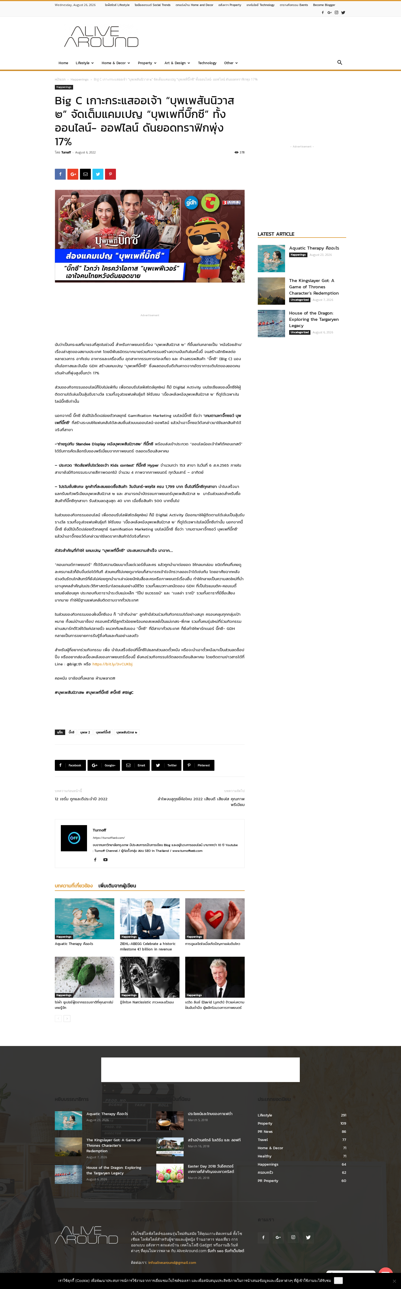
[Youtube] (107, 860)
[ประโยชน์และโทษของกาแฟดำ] (170, 1120)
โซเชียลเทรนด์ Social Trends (152, 5)
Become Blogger (324, 5)
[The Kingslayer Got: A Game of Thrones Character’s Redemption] (271, 291)
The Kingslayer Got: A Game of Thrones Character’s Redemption (314, 287)
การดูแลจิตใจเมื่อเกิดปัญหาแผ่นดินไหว (212, 943)
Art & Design (175, 63)
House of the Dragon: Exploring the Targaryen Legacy (314, 319)
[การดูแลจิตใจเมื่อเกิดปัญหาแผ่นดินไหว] (215, 918)
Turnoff (66, 152)
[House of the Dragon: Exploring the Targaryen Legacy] (271, 323)
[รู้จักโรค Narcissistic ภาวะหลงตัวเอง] (149, 977)
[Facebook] (323, 12)
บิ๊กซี (71, 732)
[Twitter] (343, 12)
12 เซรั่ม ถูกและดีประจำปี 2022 (81, 799)
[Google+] (330, 12)
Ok (338, 1280)
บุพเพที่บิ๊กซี (103, 732)
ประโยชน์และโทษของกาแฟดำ (210, 1114)
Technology (207, 63)
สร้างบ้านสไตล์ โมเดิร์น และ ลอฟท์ (214, 1140)
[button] (339, 63)
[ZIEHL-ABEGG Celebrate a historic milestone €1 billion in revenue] (149, 918)
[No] (394, 1281)
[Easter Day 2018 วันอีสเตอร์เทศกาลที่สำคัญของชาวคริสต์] (170, 1173)
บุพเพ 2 (85, 732)
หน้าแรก (60, 79)
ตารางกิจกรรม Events (294, 5)
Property (145, 63)
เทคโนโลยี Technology (261, 5)
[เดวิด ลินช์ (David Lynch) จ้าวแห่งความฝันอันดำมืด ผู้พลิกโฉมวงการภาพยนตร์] (215, 977)
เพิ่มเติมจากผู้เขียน (117, 885)
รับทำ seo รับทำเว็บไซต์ (226, 1251)
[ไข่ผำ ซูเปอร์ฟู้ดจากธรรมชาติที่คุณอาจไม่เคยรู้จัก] (84, 977)
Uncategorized (300, 300)
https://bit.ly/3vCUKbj (112, 664)
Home (63, 63)
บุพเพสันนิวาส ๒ (126, 732)
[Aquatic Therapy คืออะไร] (84, 918)
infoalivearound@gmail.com (172, 1263)
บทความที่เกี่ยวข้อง (74, 885)
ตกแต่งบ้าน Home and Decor (194, 5)
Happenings (80, 79)
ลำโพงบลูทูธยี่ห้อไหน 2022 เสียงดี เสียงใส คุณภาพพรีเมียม (201, 801)
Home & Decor (114, 63)
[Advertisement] (247, 36)
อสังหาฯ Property (230, 5)
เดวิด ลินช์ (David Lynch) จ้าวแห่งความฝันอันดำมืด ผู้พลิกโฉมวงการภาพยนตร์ (214, 1005)
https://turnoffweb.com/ (109, 837)
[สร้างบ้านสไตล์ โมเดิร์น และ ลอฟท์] (170, 1146)
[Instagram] (336, 12)
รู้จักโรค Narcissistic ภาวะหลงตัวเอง (147, 1002)
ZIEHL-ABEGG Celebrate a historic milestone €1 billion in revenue (147, 946)
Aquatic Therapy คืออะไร (74, 943)
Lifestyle (82, 63)
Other (229, 63)
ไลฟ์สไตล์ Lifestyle (117, 5)
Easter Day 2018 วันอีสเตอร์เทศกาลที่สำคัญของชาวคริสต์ (211, 1169)
